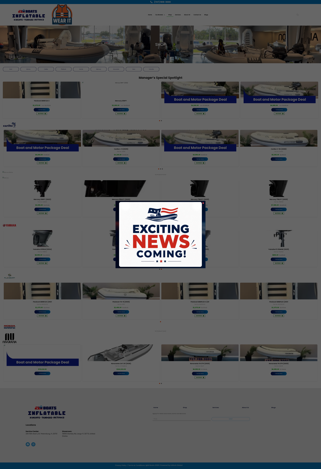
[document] (160, 234)
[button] (203, 203)
